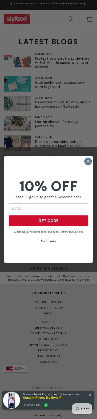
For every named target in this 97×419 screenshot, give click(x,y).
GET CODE (48, 220)
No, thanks (48, 241)
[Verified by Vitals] (46, 405)
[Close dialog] (88, 161)
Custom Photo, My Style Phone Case (44, 397)
